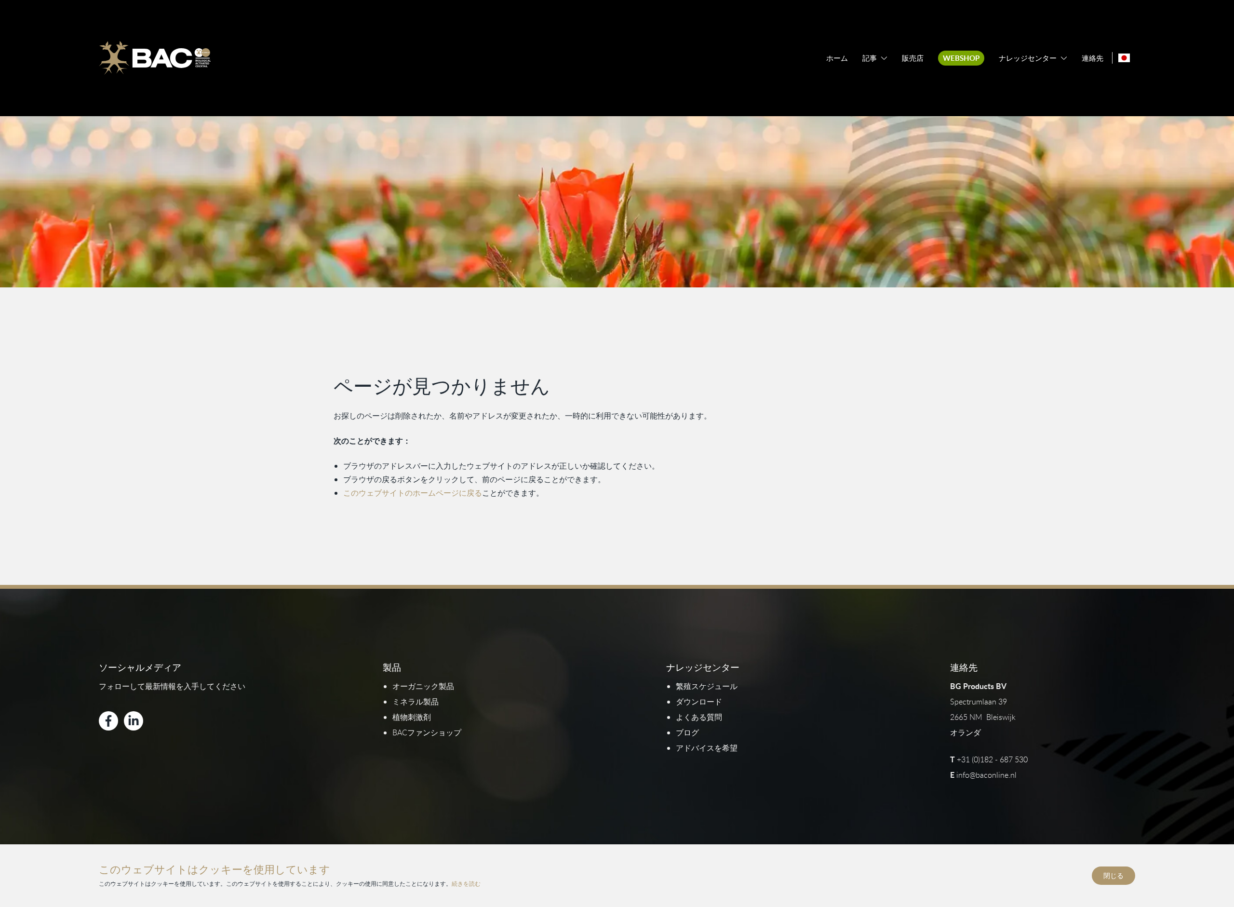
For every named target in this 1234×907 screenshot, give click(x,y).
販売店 (913, 58)
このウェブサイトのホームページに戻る (412, 492)
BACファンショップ (426, 732)
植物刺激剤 (411, 717)
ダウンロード (699, 701)
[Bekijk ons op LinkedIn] (133, 721)
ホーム (837, 58)
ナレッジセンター (1028, 58)
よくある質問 (699, 717)
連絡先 (1092, 58)
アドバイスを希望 (707, 748)
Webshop (961, 58)
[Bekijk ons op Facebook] (108, 721)
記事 (869, 58)
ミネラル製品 (415, 701)
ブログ (687, 732)
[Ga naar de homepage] (155, 58)
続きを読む (466, 883)
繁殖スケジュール (707, 686)
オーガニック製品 (423, 686)
